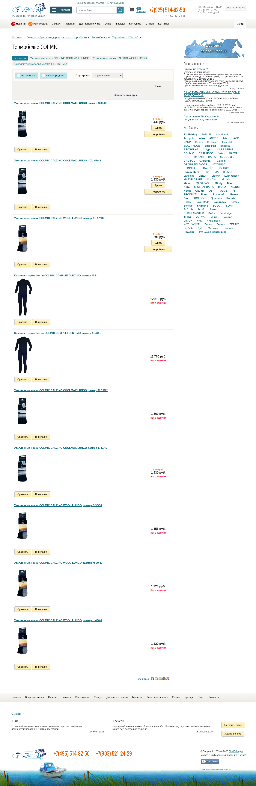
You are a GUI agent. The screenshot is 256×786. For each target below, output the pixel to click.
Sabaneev (220, 201)
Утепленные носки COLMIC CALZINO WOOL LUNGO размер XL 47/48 (59, 217)
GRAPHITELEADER (195, 164)
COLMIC (189, 153)
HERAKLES (206, 168)
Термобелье (99, 37)
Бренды (120, 23)
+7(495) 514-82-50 (72, 753)
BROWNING (191, 149)
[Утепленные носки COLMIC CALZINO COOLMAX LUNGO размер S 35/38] (22, 124)
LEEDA (203, 175)
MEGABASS (203, 183)
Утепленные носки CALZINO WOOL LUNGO (120, 58)
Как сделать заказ (157, 697)
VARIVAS (200, 216)
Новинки (20, 23)
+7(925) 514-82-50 (167, 9)
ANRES (213, 138)
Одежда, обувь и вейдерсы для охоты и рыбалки (57, 37)
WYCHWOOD (192, 224)
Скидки (56, 23)
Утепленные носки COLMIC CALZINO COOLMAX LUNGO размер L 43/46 (60, 447)
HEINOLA (189, 168)
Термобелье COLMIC (125, 37)
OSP (211, 190)
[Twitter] (156, 678)
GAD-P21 (189, 160)
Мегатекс (213, 228)
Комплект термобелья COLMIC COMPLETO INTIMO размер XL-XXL (57, 332)
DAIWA (233, 153)
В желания (41, 149)
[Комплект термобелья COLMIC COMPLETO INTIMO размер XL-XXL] (23, 354)
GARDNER (205, 160)
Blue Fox (210, 145)
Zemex (220, 224)
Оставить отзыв (233, 725)
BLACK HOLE (192, 145)
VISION (188, 220)
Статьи (150, 23)
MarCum (212, 179)
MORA (222, 186)
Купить (158, 127)
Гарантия (69, 23)
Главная (16, 697)
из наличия (28, 75)
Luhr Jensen (231, 175)
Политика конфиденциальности (216, 769)
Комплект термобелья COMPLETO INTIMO (40, 63)
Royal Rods (202, 201)
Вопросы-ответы (34, 697)
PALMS (223, 190)
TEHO (187, 216)
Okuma (199, 190)
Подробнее (158, 134)
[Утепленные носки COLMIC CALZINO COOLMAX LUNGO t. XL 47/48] (22, 182)
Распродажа (40, 23)
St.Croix (188, 209)
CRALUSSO (206, 153)
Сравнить (22, 149)
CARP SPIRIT (225, 149)
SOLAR (217, 205)
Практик (189, 231)
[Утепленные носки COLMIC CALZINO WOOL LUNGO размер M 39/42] (22, 584)
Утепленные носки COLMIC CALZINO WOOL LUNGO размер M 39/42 (58, 562)
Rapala (230, 198)
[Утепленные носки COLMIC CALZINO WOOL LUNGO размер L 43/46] (22, 642)
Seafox (235, 201)
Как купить (135, 23)
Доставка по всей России (214, 48)
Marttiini (226, 179)
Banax (199, 141)
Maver (187, 183)
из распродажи (55, 75)
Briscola (225, 145)
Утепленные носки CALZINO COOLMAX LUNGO (59, 58)
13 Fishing (190, 134)
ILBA (206, 171)
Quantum (216, 198)
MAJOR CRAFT (193, 179)
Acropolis (189, 138)
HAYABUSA (218, 164)
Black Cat (226, 141)
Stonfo (201, 209)
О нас (108, 23)
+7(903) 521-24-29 (114, 753)
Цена (158, 86)
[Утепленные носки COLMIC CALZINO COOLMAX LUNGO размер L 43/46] (22, 469)
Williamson (213, 220)
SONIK (230, 205)
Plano (204, 194)
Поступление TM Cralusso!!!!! (201, 116)
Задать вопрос (232, 733)
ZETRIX (234, 224)
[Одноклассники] (160, 678)
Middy (219, 183)
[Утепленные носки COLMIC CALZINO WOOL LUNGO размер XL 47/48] (22, 239)
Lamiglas (189, 175)
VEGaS (215, 216)
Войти (240, 23)
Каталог (17, 37)
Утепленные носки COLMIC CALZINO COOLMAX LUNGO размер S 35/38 (60, 103)
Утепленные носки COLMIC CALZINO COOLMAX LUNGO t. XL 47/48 (57, 160)
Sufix (211, 213)
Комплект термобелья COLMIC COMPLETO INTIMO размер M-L (55, 275)
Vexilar (228, 216)
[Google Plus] (168, 678)
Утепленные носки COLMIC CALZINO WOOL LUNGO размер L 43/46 (58, 620)
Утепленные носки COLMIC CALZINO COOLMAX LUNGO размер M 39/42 (61, 390)
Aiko (202, 138)
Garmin (221, 160)
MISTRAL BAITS (204, 186)
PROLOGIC (199, 198)
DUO (186, 156)
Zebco (208, 224)
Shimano (202, 205)
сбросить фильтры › (126, 95)
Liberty (216, 175)
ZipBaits (188, 228)
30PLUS (206, 134)
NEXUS (235, 186)
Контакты (163, 23)
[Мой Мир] (164, 678)
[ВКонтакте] (152, 678)
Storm (213, 209)
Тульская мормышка (212, 231)
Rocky (187, 201)
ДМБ (200, 228)
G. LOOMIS (227, 156)
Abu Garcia (222, 134)
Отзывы (52, 697)
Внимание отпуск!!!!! (196, 68)
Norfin (187, 190)
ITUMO (227, 171)
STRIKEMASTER (194, 213)
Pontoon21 (219, 194)
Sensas (188, 205)
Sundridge (225, 213)
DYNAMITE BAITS (205, 156)
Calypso (208, 149)
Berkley (211, 141)
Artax (226, 138)
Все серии (20, 58)
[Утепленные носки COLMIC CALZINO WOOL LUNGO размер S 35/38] (22, 527)
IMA (216, 171)
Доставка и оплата (89, 23)
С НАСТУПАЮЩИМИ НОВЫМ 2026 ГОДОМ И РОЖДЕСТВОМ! (212, 94)
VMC (200, 220)
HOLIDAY (223, 168)
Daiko (221, 153)
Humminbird (191, 171)
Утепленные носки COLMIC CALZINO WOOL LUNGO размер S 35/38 (58, 505)
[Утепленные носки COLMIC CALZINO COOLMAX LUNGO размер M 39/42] (22, 412)
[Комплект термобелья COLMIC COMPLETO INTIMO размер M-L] (23, 297)
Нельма (228, 228)
